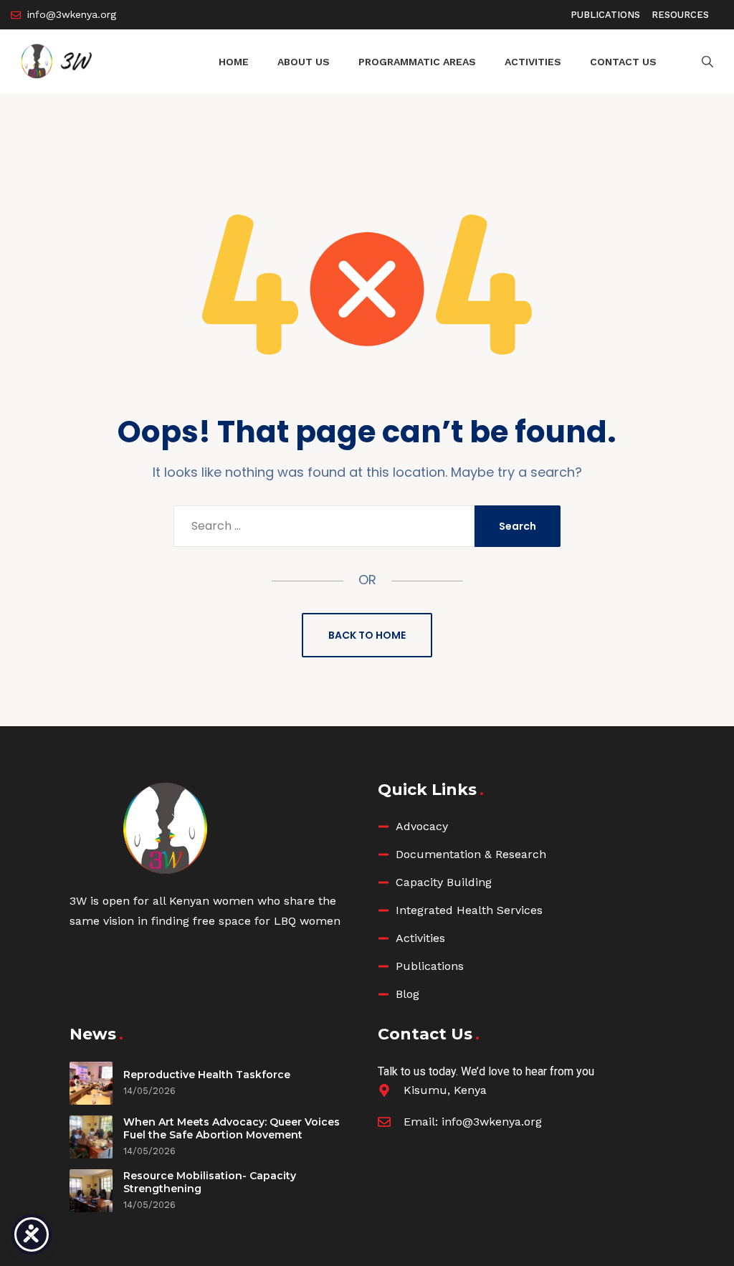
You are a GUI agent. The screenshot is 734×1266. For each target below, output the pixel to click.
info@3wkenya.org (492, 1121)
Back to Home (367, 635)
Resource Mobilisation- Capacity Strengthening (209, 1182)
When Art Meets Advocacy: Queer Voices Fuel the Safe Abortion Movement (231, 1128)
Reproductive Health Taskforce (206, 1074)
